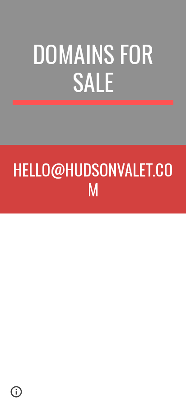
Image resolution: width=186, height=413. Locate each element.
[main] (93, 72)
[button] (16, 395)
